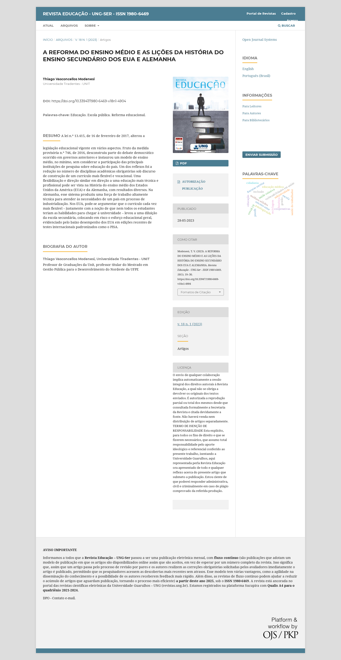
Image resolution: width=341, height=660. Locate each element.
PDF (183, 163)
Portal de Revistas (261, 13)
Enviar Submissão (261, 154)
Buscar (288, 25)
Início (48, 39)
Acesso (292, 20)
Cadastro (288, 13)
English (248, 69)
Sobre (91, 25)
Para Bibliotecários (256, 120)
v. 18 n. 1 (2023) (86, 39)
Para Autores (251, 113)
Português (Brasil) (256, 75)
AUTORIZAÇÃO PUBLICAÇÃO (193, 185)
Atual (48, 25)
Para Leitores (251, 106)
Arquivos (69, 25)
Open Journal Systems (259, 39)
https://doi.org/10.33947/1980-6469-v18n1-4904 (88, 101)
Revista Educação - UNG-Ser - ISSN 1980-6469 (96, 13)
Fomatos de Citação (196, 292)
